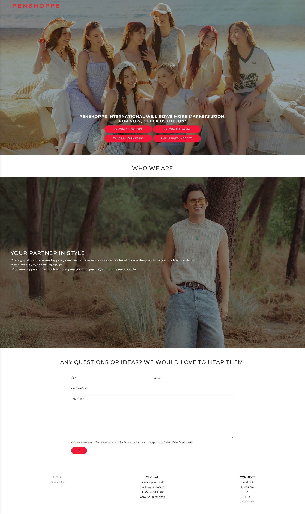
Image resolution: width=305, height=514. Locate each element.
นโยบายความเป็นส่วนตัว (133, 442)
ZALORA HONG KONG (128, 138)
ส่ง (79, 450)
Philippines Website (177, 138)
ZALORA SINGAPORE (128, 129)
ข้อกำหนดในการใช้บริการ (175, 442)
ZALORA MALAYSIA (177, 129)
